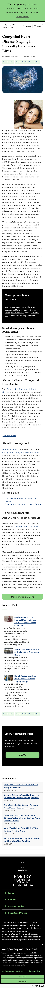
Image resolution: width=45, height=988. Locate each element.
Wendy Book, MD (10, 449)
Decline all (22, 981)
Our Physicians (9, 435)
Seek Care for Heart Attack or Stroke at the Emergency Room (26, 652)
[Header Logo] (8, 26)
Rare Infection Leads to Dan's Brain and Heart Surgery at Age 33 (25, 679)
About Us (12, 899)
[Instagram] (25, 885)
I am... (11, 893)
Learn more (22, 16)
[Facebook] (13, 885)
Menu (39, 26)
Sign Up (22, 755)
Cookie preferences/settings (12, 971)
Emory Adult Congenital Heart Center (20, 452)
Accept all (22, 977)
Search (28, 26)
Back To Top (22, 870)
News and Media (16, 906)
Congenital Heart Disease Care (27, 62)
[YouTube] (19, 885)
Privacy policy (34, 971)
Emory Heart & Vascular (27, 526)
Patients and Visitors (17, 913)
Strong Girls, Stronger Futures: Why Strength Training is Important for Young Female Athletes (22, 818)
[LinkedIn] (31, 885)
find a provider (17, 313)
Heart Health (8, 62)
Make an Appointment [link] (22, 596)
